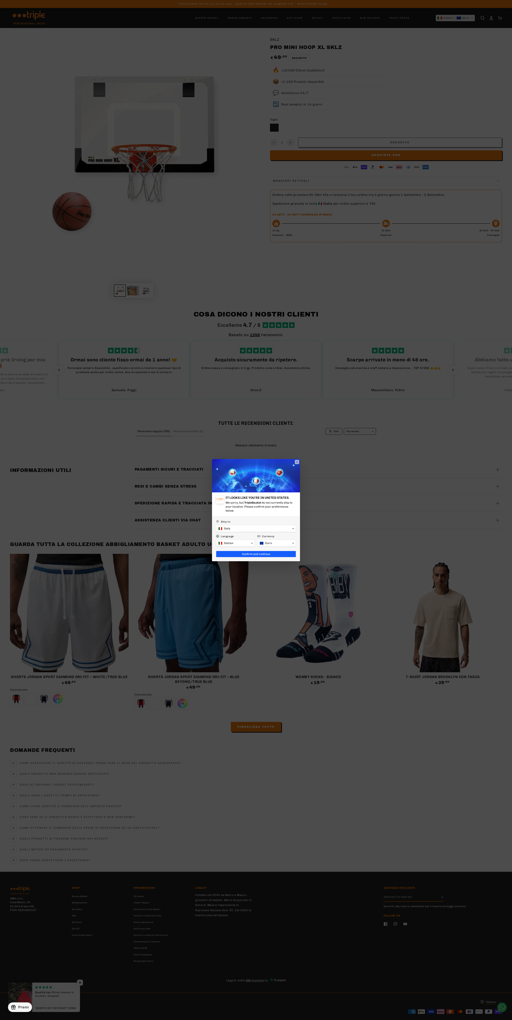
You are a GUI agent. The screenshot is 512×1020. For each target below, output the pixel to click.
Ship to (225, 521)
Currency (268, 536)
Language (227, 536)
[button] (256, 528)
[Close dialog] (297, 462)
